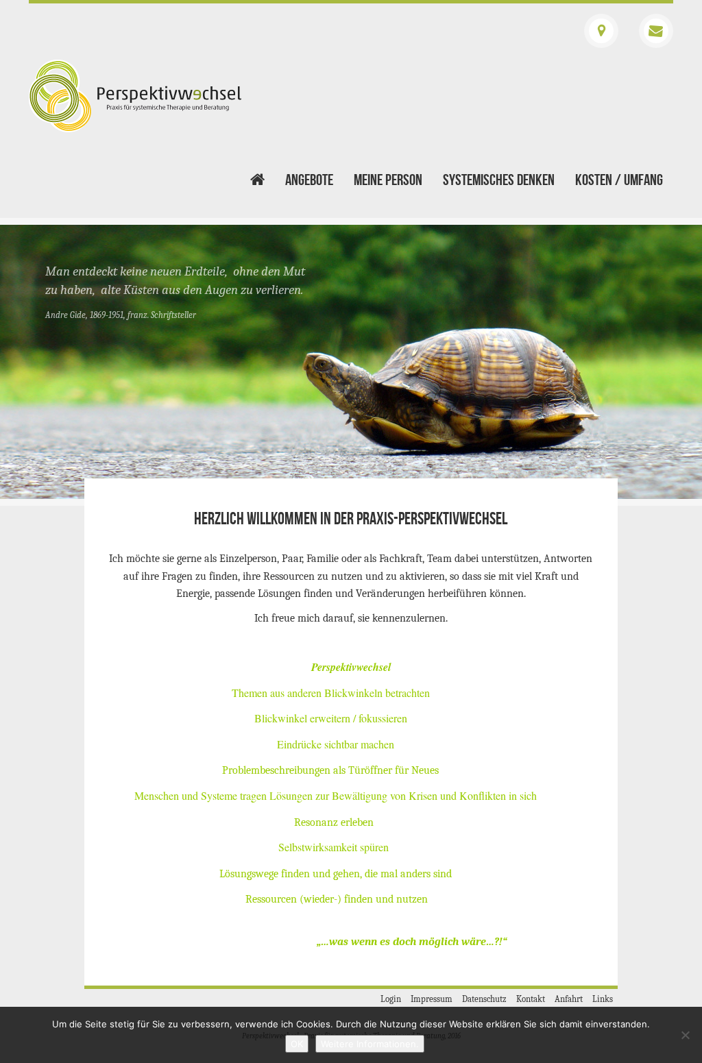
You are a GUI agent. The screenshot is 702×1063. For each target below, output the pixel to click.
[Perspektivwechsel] (135, 96)
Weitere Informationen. (370, 1043)
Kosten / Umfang (619, 180)
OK (297, 1043)
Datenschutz (484, 999)
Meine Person (388, 180)
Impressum (431, 999)
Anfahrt (569, 999)
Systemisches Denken (499, 180)
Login (390, 999)
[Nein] (685, 1035)
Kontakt (530, 999)
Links (602, 999)
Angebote (309, 180)
